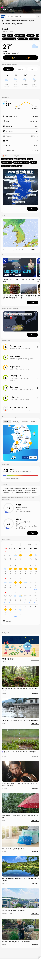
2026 (11, 545)
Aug (29, 545)
